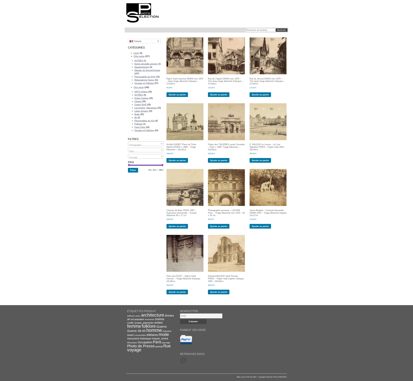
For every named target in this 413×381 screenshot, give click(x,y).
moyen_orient (160, 338)
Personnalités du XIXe (144, 77)
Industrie (166, 331)
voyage (134, 349)
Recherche (281, 30)
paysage (166, 342)
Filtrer (133, 170)
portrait (159, 346)
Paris (157, 342)
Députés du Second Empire (147, 70)
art (128, 319)
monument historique (139, 338)
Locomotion (140, 335)
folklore (149, 326)
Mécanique (132, 343)
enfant (159, 322)
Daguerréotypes (141, 67)
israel (130, 335)
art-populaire (137, 319)
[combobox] (145, 143)
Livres (136, 53)
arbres (138, 316)
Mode (137, 114)
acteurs (131, 315)
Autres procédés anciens (146, 64)
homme (154, 330)
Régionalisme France (144, 80)
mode (164, 334)
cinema (159, 319)
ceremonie (149, 319)
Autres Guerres (141, 98)
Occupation (145, 342)
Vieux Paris (139, 127)
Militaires (152, 335)
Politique (138, 124)
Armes (169, 315)
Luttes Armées (141, 111)
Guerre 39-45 (140, 104)
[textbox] (145, 145)
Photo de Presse (141, 346)
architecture (152, 315)
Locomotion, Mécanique (145, 108)
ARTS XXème (141, 92)
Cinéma (137, 101)
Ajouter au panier (177, 94)
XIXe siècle (139, 56)
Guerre (161, 326)
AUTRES (138, 60)
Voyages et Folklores (144, 83)
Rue (167, 346)
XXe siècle (139, 87)
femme (134, 326)
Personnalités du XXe (144, 121)
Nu (135, 117)
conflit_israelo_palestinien (140, 323)
